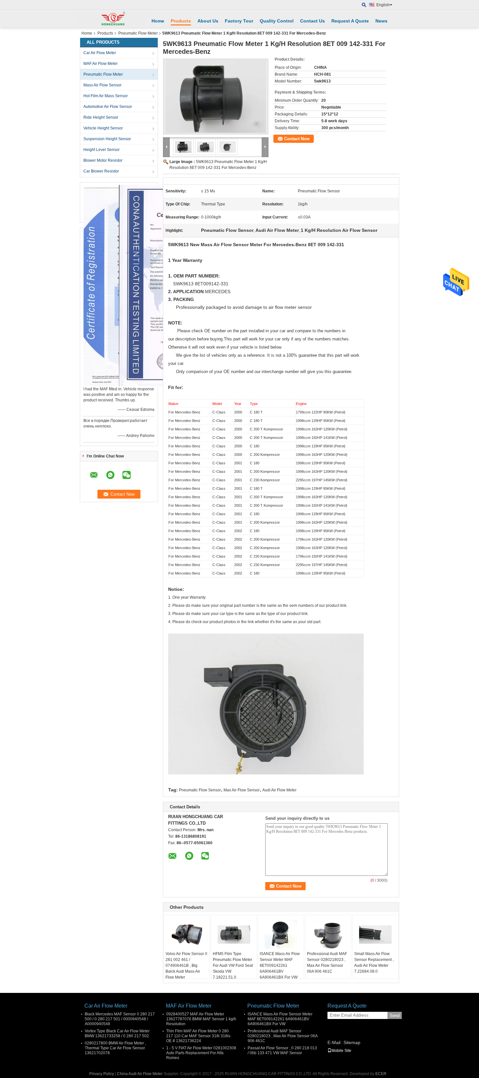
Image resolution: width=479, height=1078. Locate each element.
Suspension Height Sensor (107, 139)
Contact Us (312, 20)
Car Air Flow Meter (99, 53)
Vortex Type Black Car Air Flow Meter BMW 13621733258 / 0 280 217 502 (117, 1033)
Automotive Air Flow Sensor (107, 106)
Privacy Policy (101, 1073)
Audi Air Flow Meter (279, 790)
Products (181, 20)
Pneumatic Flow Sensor (200, 790)
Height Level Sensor (101, 149)
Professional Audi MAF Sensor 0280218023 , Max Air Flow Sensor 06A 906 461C (327, 962)
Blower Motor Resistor (103, 160)
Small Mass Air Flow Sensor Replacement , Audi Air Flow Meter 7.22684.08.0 (374, 962)
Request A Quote (350, 20)
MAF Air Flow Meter (100, 63)
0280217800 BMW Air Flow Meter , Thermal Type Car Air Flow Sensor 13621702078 (115, 1048)
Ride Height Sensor (100, 117)
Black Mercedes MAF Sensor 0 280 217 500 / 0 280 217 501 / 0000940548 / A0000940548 (120, 1019)
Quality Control (277, 20)
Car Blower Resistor (101, 171)
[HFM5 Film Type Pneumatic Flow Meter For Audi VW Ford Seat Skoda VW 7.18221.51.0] (234, 934)
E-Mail (334, 1042)
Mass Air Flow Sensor (102, 85)
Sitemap (351, 1042)
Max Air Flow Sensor (242, 790)
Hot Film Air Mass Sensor (105, 96)
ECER (380, 1073)
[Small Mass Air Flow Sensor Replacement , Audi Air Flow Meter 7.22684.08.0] (375, 934)
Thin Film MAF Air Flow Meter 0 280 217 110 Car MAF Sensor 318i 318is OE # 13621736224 (198, 1036)
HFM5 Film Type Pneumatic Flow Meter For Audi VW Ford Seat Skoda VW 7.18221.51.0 (233, 965)
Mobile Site (341, 1050)
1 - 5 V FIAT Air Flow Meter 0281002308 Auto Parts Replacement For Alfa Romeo (201, 1053)
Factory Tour (239, 20)
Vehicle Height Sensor (103, 128)
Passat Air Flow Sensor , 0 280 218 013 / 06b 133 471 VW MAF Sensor (282, 1050)
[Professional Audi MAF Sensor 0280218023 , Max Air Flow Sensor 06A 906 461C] (328, 934)
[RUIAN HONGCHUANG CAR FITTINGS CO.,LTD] (111, 18)
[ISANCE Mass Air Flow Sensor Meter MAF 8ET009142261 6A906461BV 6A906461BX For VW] (281, 934)
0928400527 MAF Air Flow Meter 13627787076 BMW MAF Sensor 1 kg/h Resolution (201, 1019)
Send (394, 1015)
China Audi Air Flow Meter (140, 1073)
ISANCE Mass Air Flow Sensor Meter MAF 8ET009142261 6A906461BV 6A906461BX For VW (280, 965)
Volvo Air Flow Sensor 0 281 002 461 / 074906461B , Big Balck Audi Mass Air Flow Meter (186, 965)
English (383, 5)
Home (158, 20)
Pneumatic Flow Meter (138, 33)
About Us (207, 20)
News (381, 20)
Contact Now (297, 138)
